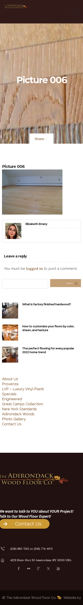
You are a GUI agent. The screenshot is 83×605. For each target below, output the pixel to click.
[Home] (16, 8)
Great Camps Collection (22, 404)
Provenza (10, 384)
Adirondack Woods (18, 414)
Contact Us (11, 424)
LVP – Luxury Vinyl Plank (23, 389)
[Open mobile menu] (75, 12)
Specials (9, 394)
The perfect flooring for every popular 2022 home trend (48, 350)
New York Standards (19, 409)
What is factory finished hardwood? (46, 304)
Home (39, 138)
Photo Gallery (14, 419)
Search (69, 283)
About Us (10, 379)
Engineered (12, 399)
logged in (34, 268)
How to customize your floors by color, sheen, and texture (48, 328)
